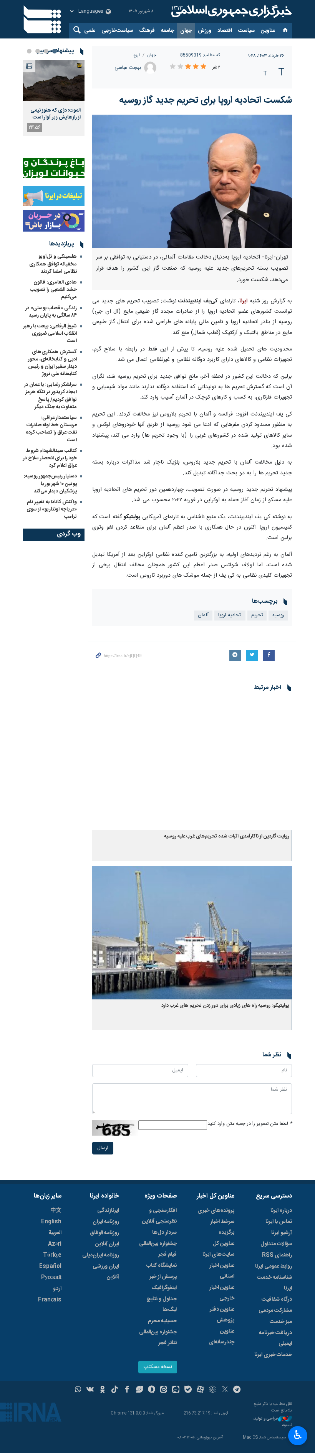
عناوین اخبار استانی (221, 1271)
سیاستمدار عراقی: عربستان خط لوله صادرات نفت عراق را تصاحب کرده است (51, 429)
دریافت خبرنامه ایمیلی (275, 1338)
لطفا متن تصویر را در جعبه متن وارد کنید (249, 1124)
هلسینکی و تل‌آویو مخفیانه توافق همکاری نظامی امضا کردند (53, 263)
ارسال (102, 1148)
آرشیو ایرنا (281, 1233)
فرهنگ (147, 30)
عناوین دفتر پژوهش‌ (222, 1315)
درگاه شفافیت (277, 1299)
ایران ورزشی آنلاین (106, 1272)
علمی (89, 30)
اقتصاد (224, 30)
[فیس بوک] (127, 1390)
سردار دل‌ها (164, 1232)
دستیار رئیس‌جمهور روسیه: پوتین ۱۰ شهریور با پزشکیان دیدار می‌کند (50, 483)
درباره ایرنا (281, 1210)
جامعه (167, 30)
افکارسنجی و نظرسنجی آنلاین (159, 1216)
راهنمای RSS (277, 1255)
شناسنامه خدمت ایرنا (274, 1283)
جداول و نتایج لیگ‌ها (161, 1305)
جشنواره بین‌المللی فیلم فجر (158, 1249)
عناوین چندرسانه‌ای (221, 1337)
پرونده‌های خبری (215, 1210)
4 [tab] (29, 51)
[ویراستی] (139, 1390)
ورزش (204, 30)
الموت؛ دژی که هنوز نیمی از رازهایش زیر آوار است (55, 114)
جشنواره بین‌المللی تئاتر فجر (158, 1338)
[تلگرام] (237, 1390)
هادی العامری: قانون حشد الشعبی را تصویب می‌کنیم (53, 289)
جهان (186, 30)
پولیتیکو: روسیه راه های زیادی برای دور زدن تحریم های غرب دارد (225, 1006)
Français (49, 1300)
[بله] (188, 1390)
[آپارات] (200, 1390)
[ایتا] (164, 1390)
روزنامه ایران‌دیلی (100, 1255)
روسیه (278, 615)
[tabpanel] (54, 98)
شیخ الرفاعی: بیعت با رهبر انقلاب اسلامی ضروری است (50, 333)
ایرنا (230, 11)
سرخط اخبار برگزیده (222, 1227)
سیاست (246, 30)
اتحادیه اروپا (230, 615)
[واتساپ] (78, 1390)
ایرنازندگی (108, 1210)
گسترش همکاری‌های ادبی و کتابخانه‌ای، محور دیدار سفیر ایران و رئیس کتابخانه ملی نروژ (52, 363)
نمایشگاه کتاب (161, 1265)
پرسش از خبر (163, 1276)
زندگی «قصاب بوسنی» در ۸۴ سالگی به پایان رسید (51, 312)
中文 (56, 1210)
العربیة (54, 1233)
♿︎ (297, 1435)
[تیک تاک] (114, 1390)
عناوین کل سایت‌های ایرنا (218, 1249)
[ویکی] (90, 1390)
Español (50, 1266)
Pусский (51, 1277)
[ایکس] (225, 1390)
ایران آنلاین (107, 1244)
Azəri (54, 1244)
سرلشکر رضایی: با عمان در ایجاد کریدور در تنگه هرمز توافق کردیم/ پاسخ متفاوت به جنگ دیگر (50, 395)
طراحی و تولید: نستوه (272, 1422)
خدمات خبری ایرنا (273, 1355)
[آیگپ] (176, 1390)
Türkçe (52, 1255)
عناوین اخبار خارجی (221, 1293)
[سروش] (151, 1390)
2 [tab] (46, 51)
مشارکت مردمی (275, 1310)
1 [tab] (54, 51)
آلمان (203, 615)
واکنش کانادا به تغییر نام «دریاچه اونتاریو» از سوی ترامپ (52, 509)
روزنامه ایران (106, 1221)
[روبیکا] (212, 1390)
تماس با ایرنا (278, 1221)
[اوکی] (102, 1390)
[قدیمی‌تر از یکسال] (192, 763)
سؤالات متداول (276, 1244)
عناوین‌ (268, 30)
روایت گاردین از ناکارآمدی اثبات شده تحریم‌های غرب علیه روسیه (226, 836)
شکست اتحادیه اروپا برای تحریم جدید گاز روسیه (205, 100)
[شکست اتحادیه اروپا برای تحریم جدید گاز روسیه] (192, 181)
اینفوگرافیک (164, 1288)
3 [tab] (37, 51)
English (51, 1221)
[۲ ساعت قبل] (54, 80)
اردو (57, 1288)
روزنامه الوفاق (104, 1233)
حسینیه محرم (162, 1321)
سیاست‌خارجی (117, 30)
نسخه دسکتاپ (157, 1367)
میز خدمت (281, 1321)
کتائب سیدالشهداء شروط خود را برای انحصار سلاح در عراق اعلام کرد (50, 458)
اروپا (136, 55)
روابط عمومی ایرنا (273, 1266)
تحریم (257, 615)
